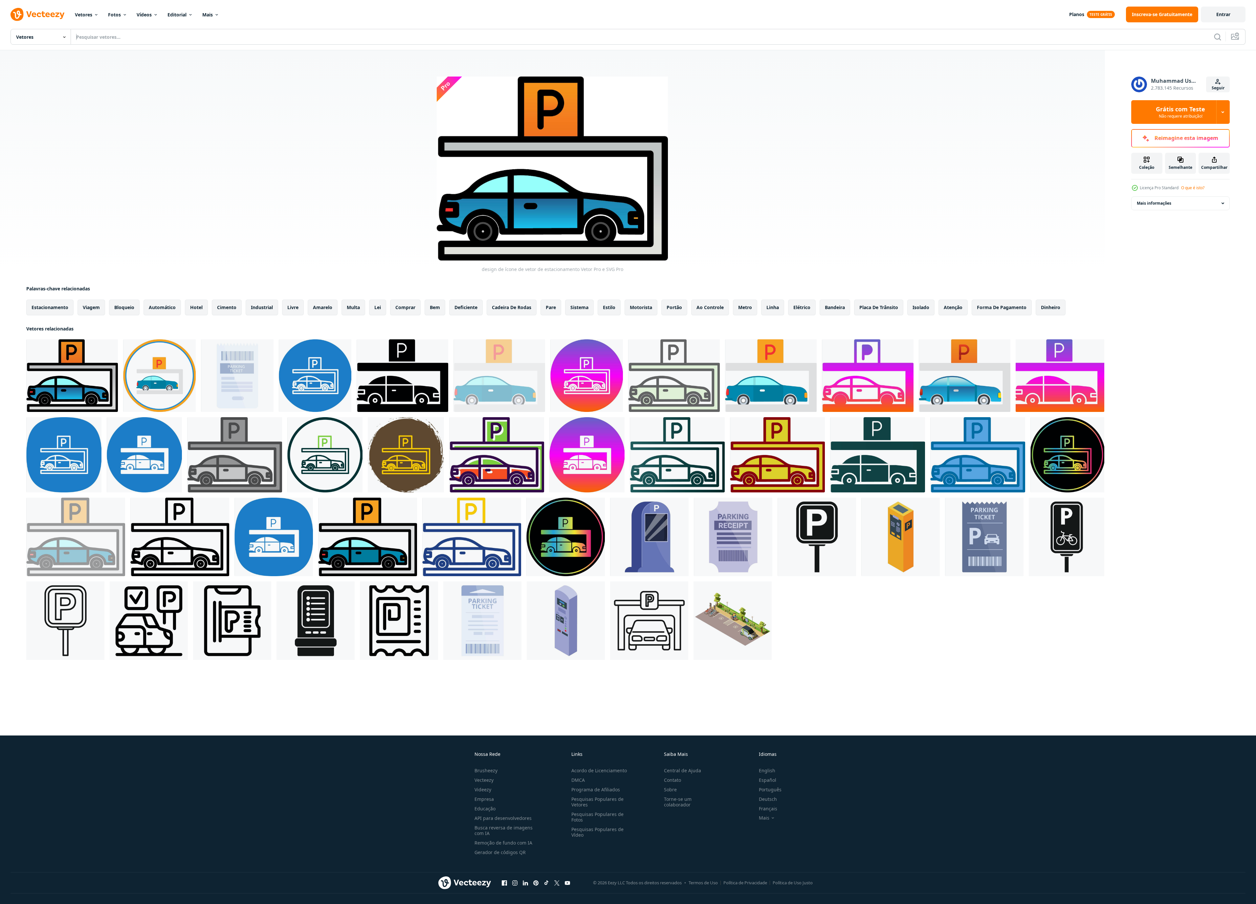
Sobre (670, 789)
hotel (196, 307)
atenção (953, 307)
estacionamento (50, 307)
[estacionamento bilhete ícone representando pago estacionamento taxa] (399, 620)
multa (353, 307)
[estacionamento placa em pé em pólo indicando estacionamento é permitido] (65, 620)
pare (551, 307)
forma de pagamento (1001, 307)
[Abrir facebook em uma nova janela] (504, 882)
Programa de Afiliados (595, 789)
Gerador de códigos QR (500, 852)
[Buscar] (1218, 37)
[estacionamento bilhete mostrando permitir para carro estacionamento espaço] (984, 537)
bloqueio (124, 307)
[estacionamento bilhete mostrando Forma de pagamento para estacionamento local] (237, 375)
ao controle (710, 307)
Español (767, 780)
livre (292, 307)
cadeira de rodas (511, 307)
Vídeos (144, 14)
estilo (609, 307)
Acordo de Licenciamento (599, 770)
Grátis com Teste (1180, 112)
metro (745, 307)
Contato (672, 780)
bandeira (835, 307)
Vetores (83, 14)
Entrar (1223, 14)
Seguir (1218, 88)
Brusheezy (485, 770)
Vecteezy (484, 780)
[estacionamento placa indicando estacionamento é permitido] (817, 537)
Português (770, 789)
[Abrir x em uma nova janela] (557, 882)
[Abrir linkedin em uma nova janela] (525, 882)
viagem (91, 307)
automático (162, 307)
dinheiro (1050, 307)
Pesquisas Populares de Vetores (597, 802)
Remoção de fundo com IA (503, 843)
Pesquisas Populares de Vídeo (597, 832)
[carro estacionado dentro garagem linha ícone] (649, 620)
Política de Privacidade (745, 883)
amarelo (322, 307)
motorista (641, 307)
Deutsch (768, 799)
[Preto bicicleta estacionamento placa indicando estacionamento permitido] (1066, 537)
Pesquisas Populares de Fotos (597, 817)
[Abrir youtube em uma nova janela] (567, 882)
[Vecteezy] (37, 14)
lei (377, 307)
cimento (226, 307)
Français (768, 808)
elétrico (801, 307)
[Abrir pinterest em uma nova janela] (536, 882)
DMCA (578, 780)
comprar (405, 307)
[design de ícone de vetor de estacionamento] (72, 375)
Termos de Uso (703, 883)
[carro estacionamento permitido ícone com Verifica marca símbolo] (149, 620)
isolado (921, 307)
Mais (207, 14)
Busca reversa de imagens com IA (503, 830)
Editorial (177, 14)
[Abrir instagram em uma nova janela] (515, 882)
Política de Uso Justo (793, 883)
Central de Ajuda (682, 770)
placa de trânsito (878, 307)
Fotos (114, 14)
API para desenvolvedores (503, 818)
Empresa (484, 799)
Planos (1076, 14)
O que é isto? (1192, 188)
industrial (262, 307)
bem (435, 307)
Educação (485, 808)
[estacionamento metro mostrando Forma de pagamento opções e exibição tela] (315, 620)
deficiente (465, 307)
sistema (579, 307)
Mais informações (1154, 203)
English (767, 770)
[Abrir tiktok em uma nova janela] (546, 882)
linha (772, 307)
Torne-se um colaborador (678, 802)
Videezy (482, 789)
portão (674, 307)
